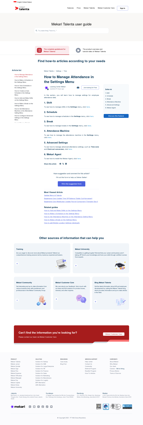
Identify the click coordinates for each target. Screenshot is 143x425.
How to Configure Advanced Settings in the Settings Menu (24, 118)
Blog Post (63, 364)
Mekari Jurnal (15, 364)
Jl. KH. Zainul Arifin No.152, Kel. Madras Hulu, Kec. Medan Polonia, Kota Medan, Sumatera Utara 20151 (117, 396)
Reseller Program (90, 371)
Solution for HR (40, 368)
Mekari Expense (16, 373)
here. (70, 149)
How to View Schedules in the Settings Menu (23, 87)
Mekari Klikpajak (16, 378)
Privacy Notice (114, 371)
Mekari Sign (14, 368)
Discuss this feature (116, 116)
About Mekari (114, 361)
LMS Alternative (40, 385)
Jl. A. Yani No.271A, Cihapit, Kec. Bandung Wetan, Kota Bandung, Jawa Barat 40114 (88, 396)
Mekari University (16, 387)
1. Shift (107, 93)
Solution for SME (41, 364)
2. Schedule (109, 96)
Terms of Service (115, 373)
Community (88, 366)
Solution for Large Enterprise (45, 366)
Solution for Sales (41, 373)
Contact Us (88, 364)
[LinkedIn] (66, 164)
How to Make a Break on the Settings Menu (24, 105)
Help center (89, 361)
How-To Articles (90, 373)
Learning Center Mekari (58, 87)
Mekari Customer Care (106, 8)
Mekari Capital (15, 382)
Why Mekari (114, 364)
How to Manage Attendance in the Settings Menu (24, 76)
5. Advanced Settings (112, 105)
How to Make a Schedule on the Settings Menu (24, 81)
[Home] (22, 8)
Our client (113, 366)
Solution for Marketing (43, 375)
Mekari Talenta (89, 8)
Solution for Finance (42, 371)
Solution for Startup (42, 361)
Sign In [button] (122, 8)
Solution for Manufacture (43, 378)
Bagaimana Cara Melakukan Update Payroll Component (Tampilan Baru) (71, 202)
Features (70, 8)
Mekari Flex (14, 371)
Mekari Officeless (16, 375)
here (88, 107)
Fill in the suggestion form (71, 184)
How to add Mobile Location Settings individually (62, 223)
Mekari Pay (14, 380)
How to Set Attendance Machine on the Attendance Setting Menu (23, 111)
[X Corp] (63, 164)
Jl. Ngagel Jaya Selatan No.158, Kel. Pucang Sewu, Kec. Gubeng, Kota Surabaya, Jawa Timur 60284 (60, 396)
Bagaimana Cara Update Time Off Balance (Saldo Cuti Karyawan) (68, 198)
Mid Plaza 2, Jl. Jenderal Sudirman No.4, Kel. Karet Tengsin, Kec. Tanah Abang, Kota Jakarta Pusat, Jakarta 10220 (26, 397)
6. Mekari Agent (110, 108)
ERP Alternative (40, 382)
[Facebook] (60, 164)
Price (79, 8)
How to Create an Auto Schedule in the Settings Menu (22, 93)
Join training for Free (90, 87)
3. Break (108, 99)
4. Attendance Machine (113, 102)
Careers (112, 368)
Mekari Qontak (15, 366)
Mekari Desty (15, 385)
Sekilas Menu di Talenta (53, 195)
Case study (64, 361)
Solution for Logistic (42, 380)
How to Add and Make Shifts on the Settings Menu (24, 99)
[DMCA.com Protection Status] (127, 406)
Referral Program (90, 368)
